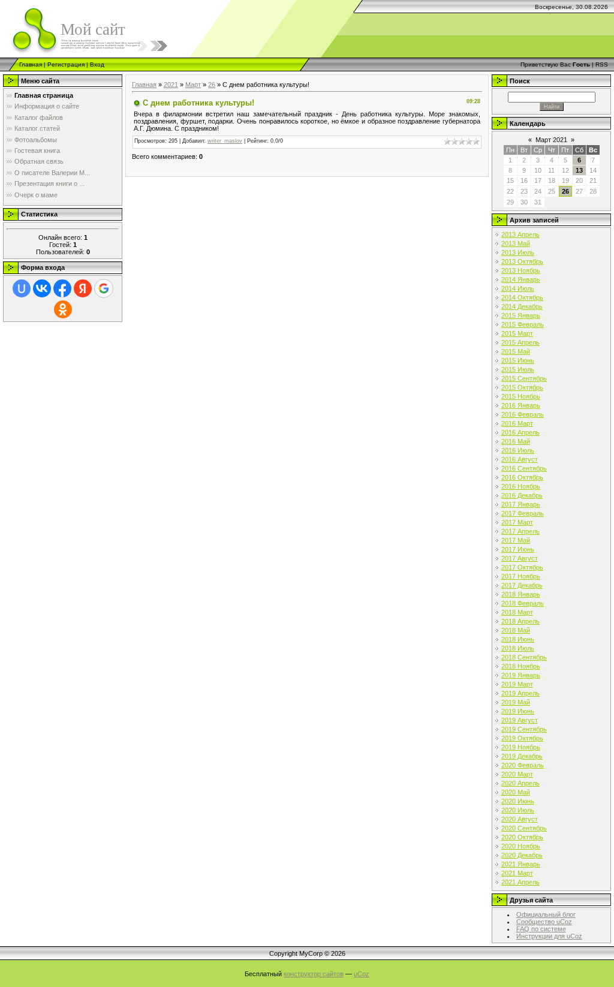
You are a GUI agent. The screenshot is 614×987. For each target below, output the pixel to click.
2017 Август (519, 558)
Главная (30, 64)
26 (211, 84)
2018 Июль (517, 648)
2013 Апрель (520, 234)
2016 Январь (520, 405)
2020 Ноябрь (520, 846)
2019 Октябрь (522, 738)
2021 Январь (520, 864)
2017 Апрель (520, 531)
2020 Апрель (520, 783)
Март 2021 (551, 139)
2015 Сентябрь (524, 378)
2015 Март (517, 333)
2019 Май (515, 702)
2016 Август (519, 459)
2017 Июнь (517, 549)
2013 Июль (517, 252)
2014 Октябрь (522, 297)
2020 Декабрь (522, 855)
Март (193, 84)
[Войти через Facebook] (62, 288)
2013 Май (515, 243)
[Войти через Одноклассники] (63, 309)
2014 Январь (520, 279)
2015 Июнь (517, 360)
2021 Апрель (520, 882)
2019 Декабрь (522, 756)
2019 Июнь (517, 711)
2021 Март (517, 873)
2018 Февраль (522, 603)
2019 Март (517, 684)
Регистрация (66, 64)
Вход (97, 64)
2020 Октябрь (522, 837)
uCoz (361, 973)
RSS (601, 64)
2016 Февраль (522, 414)
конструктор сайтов (314, 973)
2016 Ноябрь (520, 486)
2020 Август (519, 819)
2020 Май (515, 792)
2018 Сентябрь (524, 657)
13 (579, 170)
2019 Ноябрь (520, 747)
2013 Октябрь (522, 261)
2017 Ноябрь (520, 576)
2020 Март (517, 774)
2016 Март (517, 423)
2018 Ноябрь (520, 666)
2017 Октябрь (522, 567)
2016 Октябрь (522, 477)
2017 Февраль (522, 513)
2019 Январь (520, 675)
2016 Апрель (520, 432)
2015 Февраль (522, 324)
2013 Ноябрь (520, 270)
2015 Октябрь (522, 387)
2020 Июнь (517, 801)
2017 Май (515, 540)
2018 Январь (520, 594)
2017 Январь (520, 504)
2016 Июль (517, 450)
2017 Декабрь (522, 585)
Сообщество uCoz (544, 921)
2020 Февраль (522, 765)
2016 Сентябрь (524, 468)
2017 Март (517, 522)
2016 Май (515, 441)
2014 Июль (517, 288)
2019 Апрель (520, 693)
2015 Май (515, 351)
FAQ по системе (541, 928)
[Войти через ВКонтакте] (42, 288)
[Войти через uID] (22, 288)
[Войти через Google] (103, 288)
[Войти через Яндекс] (83, 288)
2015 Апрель (520, 342)
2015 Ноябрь (520, 396)
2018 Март (517, 612)
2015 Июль (517, 369)
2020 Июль (517, 810)
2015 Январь (520, 315)
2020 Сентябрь (524, 828)
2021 (171, 84)
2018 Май (515, 630)
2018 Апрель (520, 621)
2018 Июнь (517, 639)
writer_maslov (224, 141)
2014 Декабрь (522, 306)
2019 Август (519, 720)
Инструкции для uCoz (549, 936)
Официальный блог (546, 914)
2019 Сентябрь (524, 729)
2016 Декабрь (522, 495)
